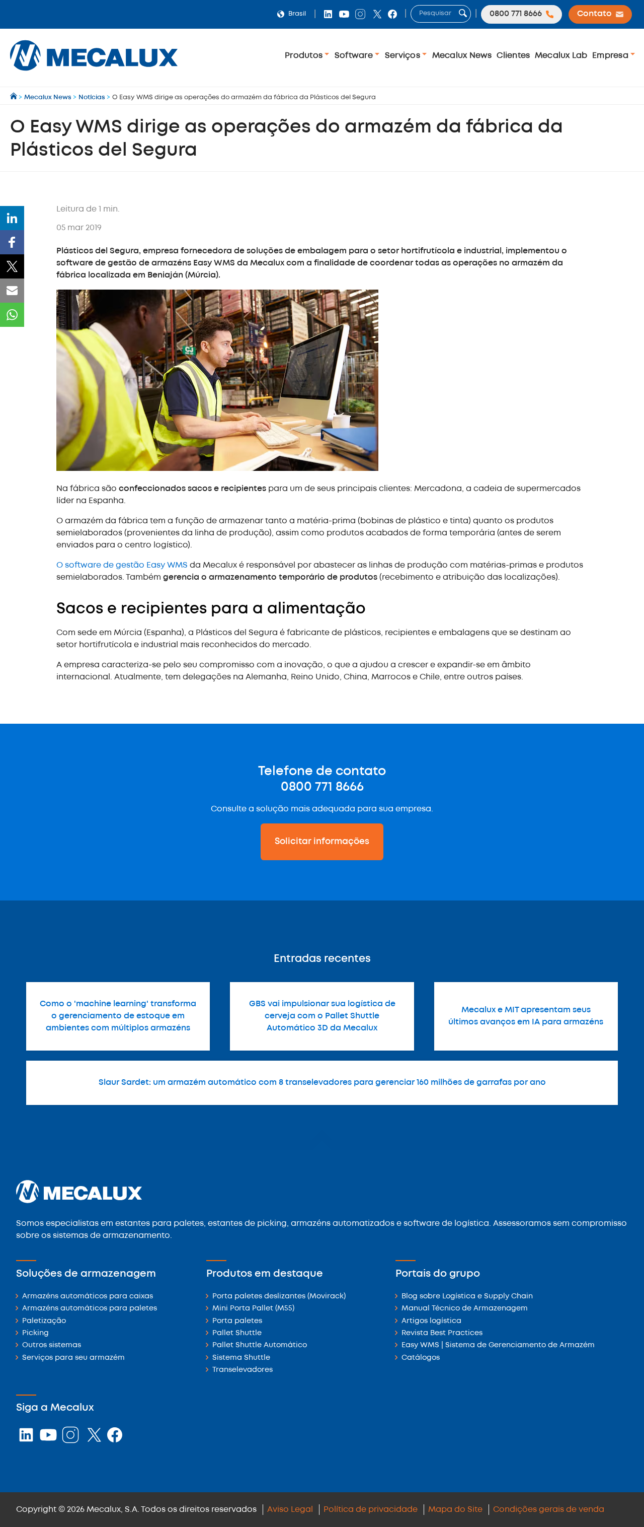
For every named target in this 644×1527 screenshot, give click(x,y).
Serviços (403, 55)
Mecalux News (462, 55)
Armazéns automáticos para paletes (89, 1308)
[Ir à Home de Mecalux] (14, 97)
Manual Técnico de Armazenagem (464, 1308)
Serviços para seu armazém (73, 1358)
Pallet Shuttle (237, 1333)
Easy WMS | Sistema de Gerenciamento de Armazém (498, 1345)
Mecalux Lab (561, 55)
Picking (35, 1333)
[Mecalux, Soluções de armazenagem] (94, 73)
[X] (12, 266)
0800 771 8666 (322, 787)
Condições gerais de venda (548, 1509)
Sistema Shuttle (241, 1358)
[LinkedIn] (12, 218)
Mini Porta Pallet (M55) (253, 1308)
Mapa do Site (455, 1509)
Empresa (611, 55)
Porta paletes (237, 1321)
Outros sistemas (51, 1345)
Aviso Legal (290, 1509)
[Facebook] (12, 242)
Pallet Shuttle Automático (259, 1345)
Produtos (305, 55)
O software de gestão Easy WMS (122, 565)
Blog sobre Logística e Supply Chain (467, 1296)
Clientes (513, 55)
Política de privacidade (371, 1509)
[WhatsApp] (12, 315)
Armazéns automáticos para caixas (87, 1296)
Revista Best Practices (441, 1333)
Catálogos (420, 1358)
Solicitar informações (322, 842)
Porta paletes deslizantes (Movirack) (279, 1296)
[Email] (12, 291)
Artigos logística (431, 1321)
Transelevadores (242, 1370)
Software (355, 55)
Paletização (44, 1321)
